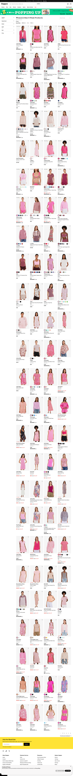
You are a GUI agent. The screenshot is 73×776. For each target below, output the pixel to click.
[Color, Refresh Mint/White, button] (62, 187)
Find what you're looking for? (65, 735)
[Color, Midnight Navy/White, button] (38, 272)
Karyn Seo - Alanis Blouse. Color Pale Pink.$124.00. (64, 660)
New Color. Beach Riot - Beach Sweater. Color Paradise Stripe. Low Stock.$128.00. (50, 95)
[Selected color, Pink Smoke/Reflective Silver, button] (17, 272)
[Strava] (9, 751)
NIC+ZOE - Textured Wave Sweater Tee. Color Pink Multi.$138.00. (50, 577)
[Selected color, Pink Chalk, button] (17, 330)
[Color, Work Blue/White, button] (33, 272)
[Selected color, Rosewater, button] (31, 158)
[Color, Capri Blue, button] (67, 158)
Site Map (39, 760)
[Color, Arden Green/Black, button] (20, 71)
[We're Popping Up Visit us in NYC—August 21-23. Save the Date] (36, 12)
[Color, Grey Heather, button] (46, 158)
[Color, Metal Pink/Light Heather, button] (46, 272)
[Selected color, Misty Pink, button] (31, 358)
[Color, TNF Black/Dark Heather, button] (48, 272)
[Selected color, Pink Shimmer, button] (58, 555)
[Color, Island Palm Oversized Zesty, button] (46, 637)
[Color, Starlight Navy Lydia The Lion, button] (46, 330)
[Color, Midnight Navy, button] (60, 244)
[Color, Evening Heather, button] (26, 129)
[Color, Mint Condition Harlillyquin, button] (45, 723)
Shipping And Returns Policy (25, 762)
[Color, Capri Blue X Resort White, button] (64, 302)
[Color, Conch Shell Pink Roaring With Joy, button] (39, 387)
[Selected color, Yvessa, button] (58, 358)
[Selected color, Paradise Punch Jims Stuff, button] (31, 387)
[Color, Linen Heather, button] (20, 330)
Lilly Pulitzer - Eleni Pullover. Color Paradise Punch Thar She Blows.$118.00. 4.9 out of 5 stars (22, 717)
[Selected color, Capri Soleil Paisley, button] (45, 244)
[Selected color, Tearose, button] (58, 272)
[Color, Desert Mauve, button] (60, 555)
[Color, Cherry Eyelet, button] (46, 244)
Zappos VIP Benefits (6, 764)
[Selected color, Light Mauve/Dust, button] (17, 609)
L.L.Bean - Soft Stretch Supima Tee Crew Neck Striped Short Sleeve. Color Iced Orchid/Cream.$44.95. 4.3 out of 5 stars (50, 520)
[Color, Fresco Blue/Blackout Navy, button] (19, 71)
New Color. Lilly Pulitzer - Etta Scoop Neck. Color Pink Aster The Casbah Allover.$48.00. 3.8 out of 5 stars (36, 95)
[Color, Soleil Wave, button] (46, 101)
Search (38, 3)
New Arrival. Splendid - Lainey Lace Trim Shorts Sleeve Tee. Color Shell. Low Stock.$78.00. (22, 95)
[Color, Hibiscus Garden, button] (48, 244)
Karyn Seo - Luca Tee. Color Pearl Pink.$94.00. (64, 603)
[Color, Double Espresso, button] (33, 415)
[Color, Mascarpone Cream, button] (19, 694)
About (4, 757)
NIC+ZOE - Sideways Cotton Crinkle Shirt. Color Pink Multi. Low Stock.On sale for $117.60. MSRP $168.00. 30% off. (64, 520)
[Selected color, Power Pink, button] (58, 444)
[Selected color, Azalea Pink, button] (45, 666)
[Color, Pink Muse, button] (60, 158)
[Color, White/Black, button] (60, 187)
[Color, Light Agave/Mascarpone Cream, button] (33, 637)
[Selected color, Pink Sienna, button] (17, 694)
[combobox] (22, 4)
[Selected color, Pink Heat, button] (45, 694)
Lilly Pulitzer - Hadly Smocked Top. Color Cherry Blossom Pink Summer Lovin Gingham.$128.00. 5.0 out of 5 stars (50, 717)
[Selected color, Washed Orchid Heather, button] (17, 244)
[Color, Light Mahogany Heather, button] (22, 244)
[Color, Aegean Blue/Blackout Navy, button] (50, 187)
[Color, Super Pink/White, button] (53, 187)
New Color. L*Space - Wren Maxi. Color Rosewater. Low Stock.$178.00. (36, 153)
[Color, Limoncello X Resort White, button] (65, 302)
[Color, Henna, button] (60, 272)
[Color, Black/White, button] (51, 187)
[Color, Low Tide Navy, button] (58, 101)
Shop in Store (68, 13)
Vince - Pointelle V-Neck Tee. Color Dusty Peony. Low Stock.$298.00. (50, 296)
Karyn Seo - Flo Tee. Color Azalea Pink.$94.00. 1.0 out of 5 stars (50, 660)
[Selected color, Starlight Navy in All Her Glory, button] (58, 694)
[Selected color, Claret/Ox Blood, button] (45, 187)
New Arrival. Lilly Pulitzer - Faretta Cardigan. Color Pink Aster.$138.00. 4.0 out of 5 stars (22, 38)
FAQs (21, 757)
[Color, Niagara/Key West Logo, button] (60, 71)
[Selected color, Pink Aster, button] (58, 158)
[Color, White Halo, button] (64, 555)
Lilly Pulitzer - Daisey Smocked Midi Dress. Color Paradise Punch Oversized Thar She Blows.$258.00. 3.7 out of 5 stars (50, 632)
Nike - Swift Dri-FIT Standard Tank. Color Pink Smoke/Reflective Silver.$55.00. (22, 267)
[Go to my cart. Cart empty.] (71, 4)
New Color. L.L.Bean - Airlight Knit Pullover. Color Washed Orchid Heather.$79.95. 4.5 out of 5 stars (22, 238)
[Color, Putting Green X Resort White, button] (67, 302)
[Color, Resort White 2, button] (64, 637)
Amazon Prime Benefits (7, 762)
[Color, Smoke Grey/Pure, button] (64, 244)
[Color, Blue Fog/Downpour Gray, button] (26, 71)
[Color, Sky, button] (36, 215)
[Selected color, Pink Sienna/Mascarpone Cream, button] (31, 637)
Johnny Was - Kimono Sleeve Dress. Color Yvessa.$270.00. (22, 353)
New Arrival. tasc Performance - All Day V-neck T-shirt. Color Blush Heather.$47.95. (22, 153)
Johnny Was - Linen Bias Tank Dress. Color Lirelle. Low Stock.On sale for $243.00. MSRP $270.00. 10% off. (22, 492)
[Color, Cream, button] (33, 158)
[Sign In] (68, 4)
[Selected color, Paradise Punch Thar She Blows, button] (17, 637)
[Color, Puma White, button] (34, 358)
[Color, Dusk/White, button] (22, 129)
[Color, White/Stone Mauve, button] (65, 244)
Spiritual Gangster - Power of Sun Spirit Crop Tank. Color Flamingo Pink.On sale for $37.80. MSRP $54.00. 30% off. (50, 603)
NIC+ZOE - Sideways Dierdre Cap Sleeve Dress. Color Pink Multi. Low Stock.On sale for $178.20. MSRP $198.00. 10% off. (64, 492)
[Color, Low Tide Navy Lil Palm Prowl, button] (33, 101)
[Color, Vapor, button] (22, 609)
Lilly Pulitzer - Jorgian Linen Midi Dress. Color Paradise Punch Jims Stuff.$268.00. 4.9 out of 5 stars (50, 409)
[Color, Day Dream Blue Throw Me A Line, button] (48, 330)
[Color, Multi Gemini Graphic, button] (26, 187)
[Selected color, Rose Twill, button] (31, 71)
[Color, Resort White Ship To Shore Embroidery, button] (46, 358)
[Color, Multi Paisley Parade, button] (34, 387)
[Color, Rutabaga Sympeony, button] (33, 387)
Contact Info (22, 759)
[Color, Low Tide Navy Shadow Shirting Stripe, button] (46, 129)
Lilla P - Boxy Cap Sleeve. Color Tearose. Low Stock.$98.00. (22, 296)
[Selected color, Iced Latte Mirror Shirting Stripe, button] (45, 129)
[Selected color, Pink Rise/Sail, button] (58, 215)
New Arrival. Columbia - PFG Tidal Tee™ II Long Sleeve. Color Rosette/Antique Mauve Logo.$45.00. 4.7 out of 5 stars (64, 66)
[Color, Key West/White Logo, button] (64, 71)
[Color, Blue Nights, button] (38, 215)
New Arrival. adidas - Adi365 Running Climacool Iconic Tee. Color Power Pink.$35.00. (64, 38)
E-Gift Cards (39, 764)
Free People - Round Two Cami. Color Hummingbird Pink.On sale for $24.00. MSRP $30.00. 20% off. (50, 466)
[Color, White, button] (33, 215)
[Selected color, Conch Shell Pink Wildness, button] (58, 302)
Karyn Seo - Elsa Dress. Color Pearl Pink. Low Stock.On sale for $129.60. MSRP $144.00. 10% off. (36, 660)
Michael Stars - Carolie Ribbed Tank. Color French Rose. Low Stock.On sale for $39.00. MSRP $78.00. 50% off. (50, 492)
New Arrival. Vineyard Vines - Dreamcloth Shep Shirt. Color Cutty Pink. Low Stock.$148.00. (50, 153)
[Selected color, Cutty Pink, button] (45, 158)
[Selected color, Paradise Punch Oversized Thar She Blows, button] (45, 637)
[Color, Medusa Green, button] (60, 723)
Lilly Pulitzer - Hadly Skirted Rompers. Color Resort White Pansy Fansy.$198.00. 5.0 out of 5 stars (36, 438)
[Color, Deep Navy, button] (60, 609)
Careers (4, 759)
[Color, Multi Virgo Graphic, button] (20, 187)
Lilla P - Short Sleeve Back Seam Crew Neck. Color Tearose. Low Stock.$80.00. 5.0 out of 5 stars (64, 267)
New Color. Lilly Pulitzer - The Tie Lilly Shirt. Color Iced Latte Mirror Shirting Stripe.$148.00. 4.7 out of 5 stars (50, 124)
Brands (56, 757)
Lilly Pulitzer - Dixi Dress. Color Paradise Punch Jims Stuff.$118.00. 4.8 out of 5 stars (50, 381)
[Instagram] (3, 751)
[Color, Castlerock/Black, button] (22, 215)
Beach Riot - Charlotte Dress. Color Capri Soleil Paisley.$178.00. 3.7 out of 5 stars (50, 238)
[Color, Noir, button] (48, 129)
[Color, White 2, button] (65, 555)
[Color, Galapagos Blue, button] (19, 609)
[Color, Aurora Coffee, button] (60, 444)
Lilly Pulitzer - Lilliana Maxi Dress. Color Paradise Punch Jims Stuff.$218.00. (64, 324)
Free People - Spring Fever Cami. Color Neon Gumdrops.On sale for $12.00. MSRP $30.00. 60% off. (22, 520)
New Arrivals (57, 760)
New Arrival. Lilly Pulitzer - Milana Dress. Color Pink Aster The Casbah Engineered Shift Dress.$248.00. (50, 38)
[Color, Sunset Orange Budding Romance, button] (46, 387)
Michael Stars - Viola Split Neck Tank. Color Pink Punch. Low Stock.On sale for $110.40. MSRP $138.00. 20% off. (36, 550)
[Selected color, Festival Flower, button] (31, 694)
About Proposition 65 (24, 764)
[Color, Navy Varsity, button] (34, 215)
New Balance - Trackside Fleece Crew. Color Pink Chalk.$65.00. (22, 324)
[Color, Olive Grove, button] (24, 609)
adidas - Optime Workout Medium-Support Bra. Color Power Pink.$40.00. (64, 438)
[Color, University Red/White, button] (34, 272)
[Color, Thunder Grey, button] (62, 244)
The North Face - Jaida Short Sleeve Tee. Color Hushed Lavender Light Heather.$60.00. (50, 267)
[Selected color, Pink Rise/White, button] (31, 272)
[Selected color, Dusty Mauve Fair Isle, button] (45, 71)
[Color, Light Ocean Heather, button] (19, 244)
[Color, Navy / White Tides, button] (50, 101)
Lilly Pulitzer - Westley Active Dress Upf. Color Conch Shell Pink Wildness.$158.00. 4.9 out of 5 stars (50, 324)
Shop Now (45, 0)
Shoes (56, 764)
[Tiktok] (6, 751)
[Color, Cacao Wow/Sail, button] (60, 215)
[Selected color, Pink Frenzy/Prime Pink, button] (17, 71)
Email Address (6, 744)
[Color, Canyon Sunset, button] (46, 472)
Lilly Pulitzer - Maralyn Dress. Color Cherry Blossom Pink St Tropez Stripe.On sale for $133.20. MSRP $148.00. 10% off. (22, 466)
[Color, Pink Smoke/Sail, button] (64, 215)
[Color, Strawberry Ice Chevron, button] (48, 101)
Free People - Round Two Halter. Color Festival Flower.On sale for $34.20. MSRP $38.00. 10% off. (36, 689)
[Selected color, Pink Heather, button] (17, 129)
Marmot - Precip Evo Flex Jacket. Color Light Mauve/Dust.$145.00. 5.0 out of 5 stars (22, 603)
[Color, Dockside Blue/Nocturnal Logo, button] (62, 71)
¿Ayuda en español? (24, 760)
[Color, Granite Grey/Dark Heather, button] (51, 272)
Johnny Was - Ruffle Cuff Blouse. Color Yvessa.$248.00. (64, 353)
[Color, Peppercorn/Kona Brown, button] (22, 71)
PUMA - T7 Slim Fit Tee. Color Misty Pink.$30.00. (36, 353)
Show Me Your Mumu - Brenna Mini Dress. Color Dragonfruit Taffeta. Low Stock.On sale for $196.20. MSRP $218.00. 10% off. (64, 409)
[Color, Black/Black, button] (67, 244)
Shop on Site (62, 13)
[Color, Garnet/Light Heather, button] (50, 272)
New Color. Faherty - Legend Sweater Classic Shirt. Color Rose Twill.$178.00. (36, 66)
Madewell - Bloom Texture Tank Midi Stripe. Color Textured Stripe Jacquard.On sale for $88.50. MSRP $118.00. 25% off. (36, 603)
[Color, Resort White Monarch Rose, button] (60, 302)
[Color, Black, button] (33, 44)
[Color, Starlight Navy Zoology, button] (38, 387)
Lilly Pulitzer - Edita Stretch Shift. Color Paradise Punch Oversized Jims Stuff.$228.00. (22, 381)
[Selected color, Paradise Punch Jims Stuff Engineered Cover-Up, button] (45, 358)
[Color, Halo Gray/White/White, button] (24, 215)
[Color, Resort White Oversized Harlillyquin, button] (46, 415)
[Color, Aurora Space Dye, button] (20, 129)
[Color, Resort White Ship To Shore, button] (60, 694)
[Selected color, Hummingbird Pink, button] (31, 415)
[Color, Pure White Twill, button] (34, 71)
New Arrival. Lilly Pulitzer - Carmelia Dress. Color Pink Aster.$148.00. (64, 95)
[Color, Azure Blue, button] (34, 415)
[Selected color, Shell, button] (17, 101)
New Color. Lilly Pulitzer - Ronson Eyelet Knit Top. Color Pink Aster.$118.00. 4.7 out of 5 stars (64, 153)
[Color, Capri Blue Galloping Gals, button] (34, 101)
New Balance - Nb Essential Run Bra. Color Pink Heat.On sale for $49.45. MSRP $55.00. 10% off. (64, 717)
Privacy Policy (37, 768)
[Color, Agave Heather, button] (24, 129)
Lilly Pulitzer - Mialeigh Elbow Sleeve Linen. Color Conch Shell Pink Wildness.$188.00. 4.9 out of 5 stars (64, 296)
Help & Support (69, 7)
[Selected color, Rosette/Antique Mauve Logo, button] (58, 71)
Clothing (56, 759)
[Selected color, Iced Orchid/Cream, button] (45, 525)
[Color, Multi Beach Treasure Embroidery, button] (19, 637)
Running (56, 762)
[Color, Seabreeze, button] (65, 272)
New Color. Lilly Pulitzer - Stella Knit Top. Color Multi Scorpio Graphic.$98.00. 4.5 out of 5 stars (22, 181)
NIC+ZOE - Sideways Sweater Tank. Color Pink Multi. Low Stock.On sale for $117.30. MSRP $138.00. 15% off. (64, 577)
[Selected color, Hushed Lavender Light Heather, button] (45, 272)
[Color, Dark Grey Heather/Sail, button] (62, 215)
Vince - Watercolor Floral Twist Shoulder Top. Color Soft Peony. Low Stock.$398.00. (36, 296)
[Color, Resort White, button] (65, 158)
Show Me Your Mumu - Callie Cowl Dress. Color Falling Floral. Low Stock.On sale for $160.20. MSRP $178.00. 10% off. (22, 438)
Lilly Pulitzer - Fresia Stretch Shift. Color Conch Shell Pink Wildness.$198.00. (36, 324)
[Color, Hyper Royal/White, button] (36, 272)
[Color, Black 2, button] (62, 555)
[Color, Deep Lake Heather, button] (20, 244)
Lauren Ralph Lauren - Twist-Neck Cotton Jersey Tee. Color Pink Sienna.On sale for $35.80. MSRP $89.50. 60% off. (22, 689)
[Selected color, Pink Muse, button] (58, 637)
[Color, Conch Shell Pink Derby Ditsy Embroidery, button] (62, 302)
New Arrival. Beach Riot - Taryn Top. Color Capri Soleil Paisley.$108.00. (36, 181)
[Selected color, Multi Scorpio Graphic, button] (17, 187)
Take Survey (39, 762)
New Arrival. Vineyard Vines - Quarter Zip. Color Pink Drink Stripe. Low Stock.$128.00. (64, 124)
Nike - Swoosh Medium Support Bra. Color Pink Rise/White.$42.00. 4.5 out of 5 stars (36, 267)
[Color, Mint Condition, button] (62, 637)
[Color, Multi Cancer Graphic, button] (22, 187)
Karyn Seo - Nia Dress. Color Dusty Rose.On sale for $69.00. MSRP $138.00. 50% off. (36, 466)
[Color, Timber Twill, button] (33, 71)
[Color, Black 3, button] (67, 555)
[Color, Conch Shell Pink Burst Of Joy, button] (33, 723)
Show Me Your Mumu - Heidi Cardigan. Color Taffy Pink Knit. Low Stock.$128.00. (36, 577)
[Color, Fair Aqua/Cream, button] (46, 525)
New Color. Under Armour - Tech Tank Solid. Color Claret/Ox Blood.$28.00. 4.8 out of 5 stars (64, 181)
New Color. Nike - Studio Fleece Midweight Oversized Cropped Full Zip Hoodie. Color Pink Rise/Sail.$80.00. (64, 210)
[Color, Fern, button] (64, 272)
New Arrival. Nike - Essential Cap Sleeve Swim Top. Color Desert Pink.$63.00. (36, 38)
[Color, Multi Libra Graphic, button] (19, 187)
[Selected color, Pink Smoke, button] (58, 244)
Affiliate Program (40, 759)
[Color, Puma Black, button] (33, 358)
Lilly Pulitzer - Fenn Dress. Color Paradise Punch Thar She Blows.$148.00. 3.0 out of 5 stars (22, 632)
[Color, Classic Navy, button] (19, 129)
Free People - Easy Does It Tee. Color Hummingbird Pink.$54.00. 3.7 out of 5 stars (36, 409)
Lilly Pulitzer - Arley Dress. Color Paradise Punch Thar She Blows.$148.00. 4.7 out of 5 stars (36, 717)
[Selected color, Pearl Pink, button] (58, 609)
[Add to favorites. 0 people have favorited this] (28, 26)
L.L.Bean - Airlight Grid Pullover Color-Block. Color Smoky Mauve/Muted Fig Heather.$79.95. (36, 238)
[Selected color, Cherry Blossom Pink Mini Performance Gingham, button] (17, 666)
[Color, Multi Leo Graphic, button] (24, 187)
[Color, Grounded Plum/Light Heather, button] (53, 272)
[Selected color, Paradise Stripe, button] (45, 101)
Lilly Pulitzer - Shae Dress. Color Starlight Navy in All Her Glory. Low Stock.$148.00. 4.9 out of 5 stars (64, 689)
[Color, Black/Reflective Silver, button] (19, 272)
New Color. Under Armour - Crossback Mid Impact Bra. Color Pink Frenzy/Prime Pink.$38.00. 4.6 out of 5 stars (22, 66)
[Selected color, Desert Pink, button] (31, 44)
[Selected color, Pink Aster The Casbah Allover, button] (31, 101)
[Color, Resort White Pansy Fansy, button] (50, 330)
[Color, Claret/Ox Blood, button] (24, 71)
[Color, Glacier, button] (62, 272)
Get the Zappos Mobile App (8, 760)
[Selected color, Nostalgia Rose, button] (31, 215)
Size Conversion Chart (41, 757)
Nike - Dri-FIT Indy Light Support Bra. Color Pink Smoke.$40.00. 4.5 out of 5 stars (64, 238)
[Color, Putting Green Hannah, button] (36, 101)
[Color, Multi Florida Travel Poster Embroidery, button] (19, 723)
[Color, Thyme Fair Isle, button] (46, 71)
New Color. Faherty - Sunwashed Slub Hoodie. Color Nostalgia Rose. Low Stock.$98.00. (36, 210)
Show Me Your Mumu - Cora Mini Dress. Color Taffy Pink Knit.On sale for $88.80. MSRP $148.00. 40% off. (22, 577)
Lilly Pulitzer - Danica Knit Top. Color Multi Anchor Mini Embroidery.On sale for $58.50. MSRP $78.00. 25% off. (64, 466)
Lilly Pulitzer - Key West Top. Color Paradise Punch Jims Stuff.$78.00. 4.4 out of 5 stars (36, 381)
